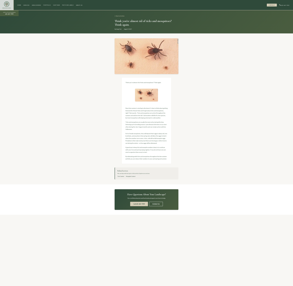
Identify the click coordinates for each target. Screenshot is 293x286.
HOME (19, 5)
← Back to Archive (119, 16)
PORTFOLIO (47, 5)
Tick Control (120, 176)
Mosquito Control (130, 176)
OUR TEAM (56, 5)
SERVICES (26, 5)
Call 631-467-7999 (139, 204)
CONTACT (272, 5)
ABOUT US (79, 5)
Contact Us (156, 204)
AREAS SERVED (36, 5)
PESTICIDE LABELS (68, 5)
